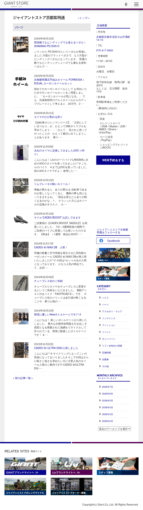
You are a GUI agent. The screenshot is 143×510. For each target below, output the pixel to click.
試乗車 (105, 359)
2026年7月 (107, 386)
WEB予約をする (113, 160)
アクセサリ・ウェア (112, 311)
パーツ (105, 304)
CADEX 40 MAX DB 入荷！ (51, 247)
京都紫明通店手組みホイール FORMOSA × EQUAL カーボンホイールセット (59, 81)
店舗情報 (106, 352)
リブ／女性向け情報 (112, 345)
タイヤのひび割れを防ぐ (48, 117)
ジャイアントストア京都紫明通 (39, 17)
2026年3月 (107, 414)
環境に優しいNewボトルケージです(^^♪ (57, 314)
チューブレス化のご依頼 (48, 281)
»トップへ (84, 18)
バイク (105, 297)
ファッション (108, 325)
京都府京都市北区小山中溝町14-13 (113, 38)
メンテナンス (108, 318)
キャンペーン (108, 338)
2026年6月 (107, 393)
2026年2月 (107, 421)
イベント (106, 331)
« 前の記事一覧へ (23, 378)
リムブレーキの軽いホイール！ (52, 184)
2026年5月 (107, 400)
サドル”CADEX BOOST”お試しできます (57, 217)
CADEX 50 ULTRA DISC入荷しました (56, 348)
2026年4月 (107, 407)
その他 (105, 366)
